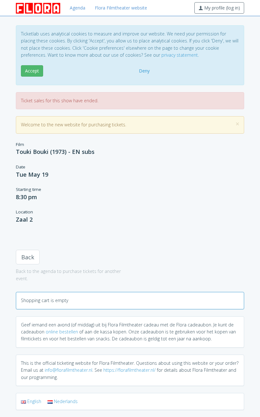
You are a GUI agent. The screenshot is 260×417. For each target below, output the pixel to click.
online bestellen (62, 332)
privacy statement (179, 55)
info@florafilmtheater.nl (68, 370)
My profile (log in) (221, 8)
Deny (144, 71)
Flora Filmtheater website (121, 8)
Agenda (77, 8)
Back (27, 257)
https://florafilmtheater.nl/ (129, 370)
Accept (32, 71)
